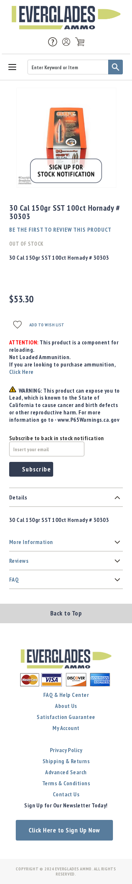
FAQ (14, 579)
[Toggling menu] (11, 66)
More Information (31, 542)
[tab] (66, 497)
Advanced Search (66, 772)
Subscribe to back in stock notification (56, 438)
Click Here (21, 371)
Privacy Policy (66, 750)
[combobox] (75, 67)
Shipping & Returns (66, 761)
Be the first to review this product (60, 229)
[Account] (66, 41)
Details (18, 497)
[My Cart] (79, 41)
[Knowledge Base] (52, 41)
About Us (66, 705)
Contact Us (66, 794)
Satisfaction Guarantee (66, 716)
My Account (66, 728)
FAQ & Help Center (66, 694)
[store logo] (66, 18)
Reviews (18, 560)
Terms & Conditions (66, 783)
